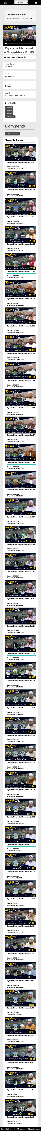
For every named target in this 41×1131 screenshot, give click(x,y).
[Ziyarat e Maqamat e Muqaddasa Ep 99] (20, 916)
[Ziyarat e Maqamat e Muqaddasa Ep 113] (20, 534)
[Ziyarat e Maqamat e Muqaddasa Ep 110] (20, 616)
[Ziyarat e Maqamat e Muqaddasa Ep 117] (20, 425)
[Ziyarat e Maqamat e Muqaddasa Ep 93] (20, 1079)
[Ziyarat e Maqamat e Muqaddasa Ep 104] (20, 779)
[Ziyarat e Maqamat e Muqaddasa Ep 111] (20, 588)
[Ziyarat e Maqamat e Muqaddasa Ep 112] (20, 561)
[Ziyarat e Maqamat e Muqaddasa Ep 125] (20, 206)
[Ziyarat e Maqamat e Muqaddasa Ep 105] (20, 752)
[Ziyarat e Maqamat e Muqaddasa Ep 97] (20, 970)
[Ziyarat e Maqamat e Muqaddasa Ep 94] (20, 1052)
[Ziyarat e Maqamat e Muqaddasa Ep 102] (20, 834)
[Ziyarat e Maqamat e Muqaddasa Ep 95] (20, 1025)
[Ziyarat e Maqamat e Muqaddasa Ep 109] (20, 643)
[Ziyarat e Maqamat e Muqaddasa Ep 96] (20, 998)
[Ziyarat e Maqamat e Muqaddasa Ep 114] (20, 506)
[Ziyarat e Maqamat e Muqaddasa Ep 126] (20, 179)
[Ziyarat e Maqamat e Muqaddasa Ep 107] (20, 697)
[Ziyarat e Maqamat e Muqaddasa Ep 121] (20, 315)
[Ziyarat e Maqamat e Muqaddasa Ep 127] (20, 152)
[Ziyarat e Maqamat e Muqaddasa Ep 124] (20, 234)
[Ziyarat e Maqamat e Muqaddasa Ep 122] (20, 288)
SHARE (10, 116)
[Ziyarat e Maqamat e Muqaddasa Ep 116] (20, 452)
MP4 (8, 107)
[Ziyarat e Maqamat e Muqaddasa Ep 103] (20, 807)
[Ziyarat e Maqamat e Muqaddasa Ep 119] (20, 370)
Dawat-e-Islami (12, 14)
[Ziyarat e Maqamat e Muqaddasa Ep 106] (20, 725)
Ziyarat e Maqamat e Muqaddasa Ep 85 (20, 19)
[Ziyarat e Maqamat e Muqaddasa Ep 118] (20, 397)
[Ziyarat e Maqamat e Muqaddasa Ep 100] (20, 888)
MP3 (8, 110)
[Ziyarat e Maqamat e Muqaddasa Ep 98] (20, 943)
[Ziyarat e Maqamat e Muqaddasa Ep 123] (20, 261)
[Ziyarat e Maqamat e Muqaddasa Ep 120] (20, 343)
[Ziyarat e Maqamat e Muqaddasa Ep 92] (20, 1107)
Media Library (21, 14)
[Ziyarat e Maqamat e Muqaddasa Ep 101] (20, 861)
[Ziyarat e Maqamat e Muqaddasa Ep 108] (20, 670)
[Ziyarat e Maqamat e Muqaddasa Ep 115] (20, 479)
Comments (12, 134)
